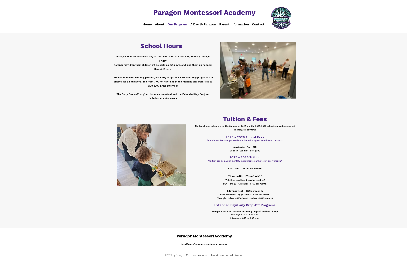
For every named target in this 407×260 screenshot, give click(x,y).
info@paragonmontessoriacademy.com (204, 244)
